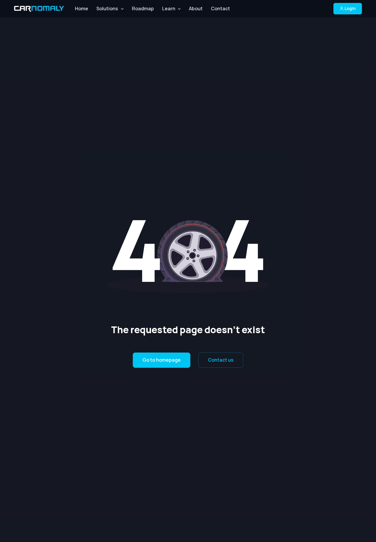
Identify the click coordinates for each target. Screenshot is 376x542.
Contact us (221, 360)
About (196, 8)
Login (350, 8)
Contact (220, 8)
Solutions (107, 8)
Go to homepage (161, 360)
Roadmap (143, 8)
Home (81, 8)
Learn (168, 8)
